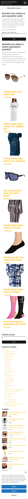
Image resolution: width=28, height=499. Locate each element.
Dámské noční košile (10, 353)
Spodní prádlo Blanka (9, 2)
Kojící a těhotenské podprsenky (14, 389)
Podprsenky (8, 383)
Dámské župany (9, 356)
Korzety (8, 363)
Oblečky (8, 367)
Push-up (9, 395)
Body (8, 361)
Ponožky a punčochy (10, 399)
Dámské (6, 350)
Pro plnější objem (11, 393)
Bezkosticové (10, 385)
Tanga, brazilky (10, 379)
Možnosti (14, 495)
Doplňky (7, 357)
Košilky (8, 365)
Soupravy (9, 369)
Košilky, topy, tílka (9, 381)
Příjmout (14, 486)
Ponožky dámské (11, 401)
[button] (25, 472)
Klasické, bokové (11, 375)
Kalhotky (7, 373)
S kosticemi (10, 397)
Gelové (8, 387)
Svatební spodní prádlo (10, 405)
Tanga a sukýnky (11, 371)
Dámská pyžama (9, 351)
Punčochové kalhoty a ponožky (14, 403)
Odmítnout (14, 491)
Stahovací (9, 377)
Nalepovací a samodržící (13, 391)
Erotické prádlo (9, 359)
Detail (9, 97)
